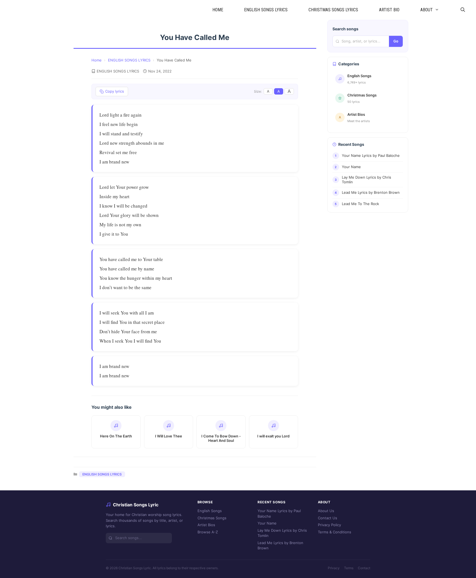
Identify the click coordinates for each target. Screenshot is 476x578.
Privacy (334, 568)
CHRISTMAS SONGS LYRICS (333, 9)
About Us (326, 511)
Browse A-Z (208, 532)
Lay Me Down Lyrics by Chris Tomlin (282, 533)
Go (395, 41)
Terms (348, 568)
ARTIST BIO (389, 9)
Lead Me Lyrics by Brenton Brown (280, 545)
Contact (364, 568)
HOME (217, 9)
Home (96, 60)
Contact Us (327, 518)
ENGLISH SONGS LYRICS (266, 9)
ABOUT (426, 9)
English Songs (210, 511)
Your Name (267, 523)
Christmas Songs (212, 518)
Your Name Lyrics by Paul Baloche (279, 513)
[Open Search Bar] (462, 10)
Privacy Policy (329, 525)
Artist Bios (206, 525)
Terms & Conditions (334, 532)
